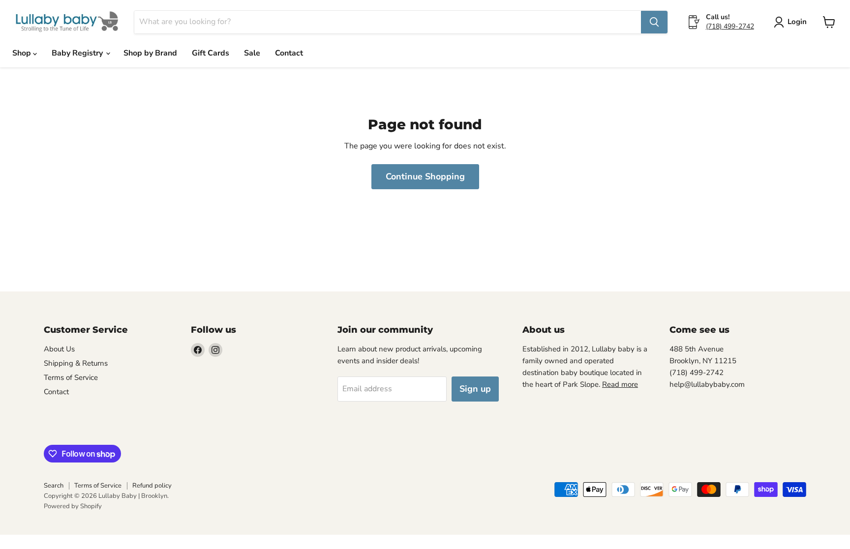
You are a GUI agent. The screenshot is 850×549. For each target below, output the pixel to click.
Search (53, 485)
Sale (252, 53)
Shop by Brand (150, 53)
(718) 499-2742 (730, 26)
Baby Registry (78, 53)
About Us (59, 349)
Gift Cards (210, 53)
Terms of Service (71, 377)
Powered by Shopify (73, 506)
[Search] (654, 22)
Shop (22, 53)
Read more (620, 384)
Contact (289, 53)
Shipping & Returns (76, 363)
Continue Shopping (425, 176)
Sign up (475, 389)
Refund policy (152, 485)
